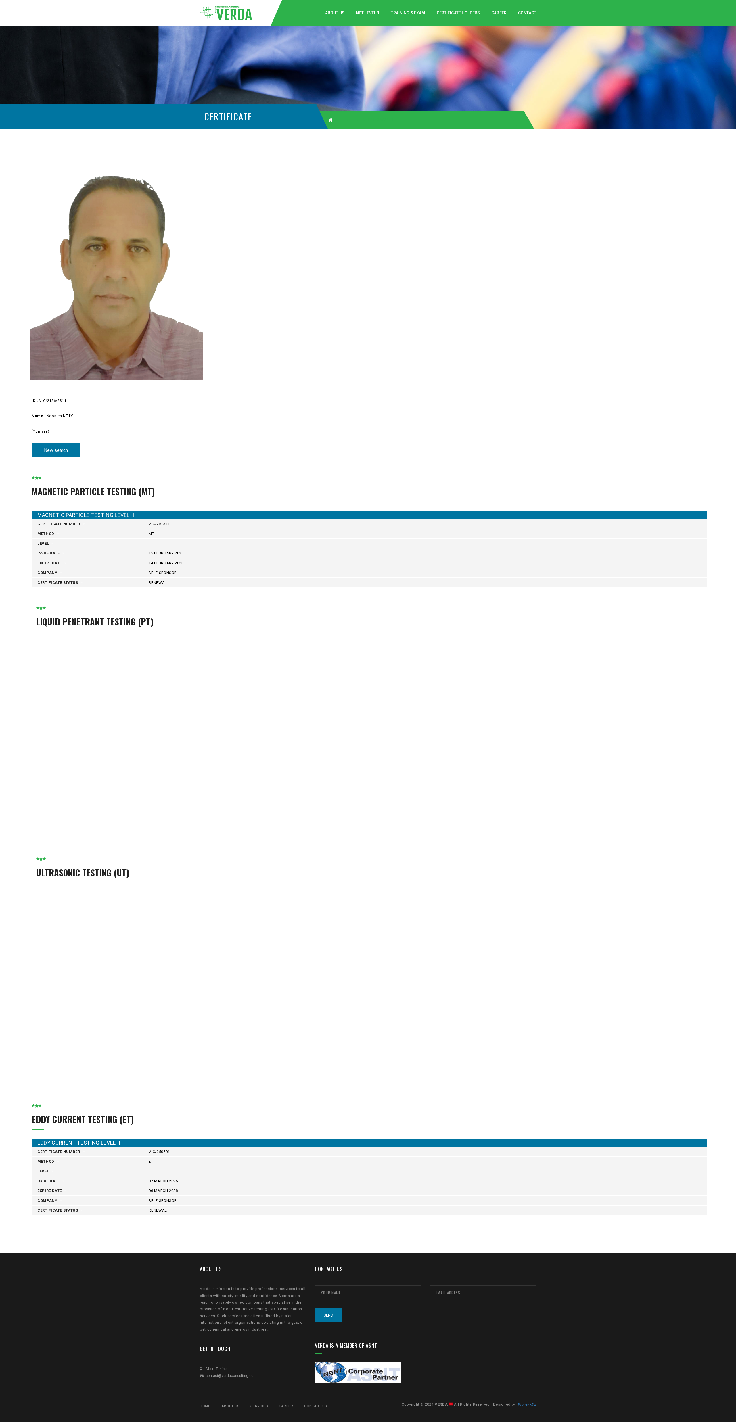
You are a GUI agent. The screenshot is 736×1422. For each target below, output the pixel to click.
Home (205, 1406)
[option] (122, 269)
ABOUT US (230, 1406)
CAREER (286, 1406)
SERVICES (259, 1406)
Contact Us (315, 1406)
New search (56, 450)
